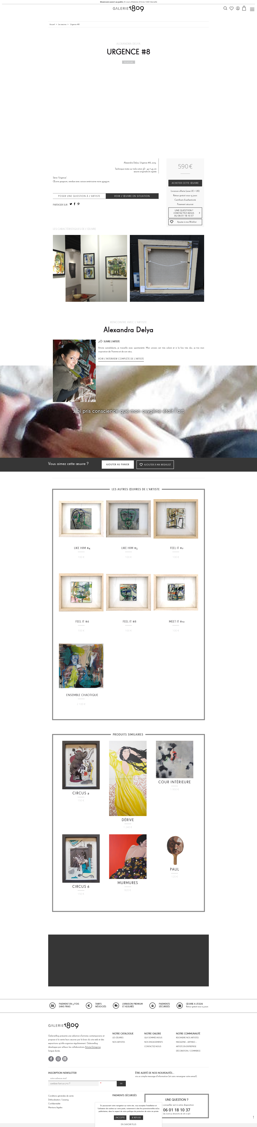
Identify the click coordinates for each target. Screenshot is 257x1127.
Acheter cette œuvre (185, 183)
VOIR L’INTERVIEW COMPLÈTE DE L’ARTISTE (121, 358)
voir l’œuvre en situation (132, 196)
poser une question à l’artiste (79, 196)
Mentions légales (55, 1107)
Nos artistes (118, 1042)
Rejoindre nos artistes (187, 1037)
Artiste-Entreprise (93, 1047)
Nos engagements (153, 1042)
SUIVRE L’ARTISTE (112, 341)
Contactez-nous (152, 1046)
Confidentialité (54, 1103)
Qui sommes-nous (153, 1037)
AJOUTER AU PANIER (117, 464)
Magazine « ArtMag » (186, 1042)
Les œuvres (62, 24)
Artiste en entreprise (186, 1046)
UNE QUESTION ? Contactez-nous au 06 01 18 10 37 (184, 213)
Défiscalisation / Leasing (58, 1099)
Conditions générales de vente (61, 1096)
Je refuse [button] (136, 1117)
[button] (185, 222)
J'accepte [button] (120, 1117)
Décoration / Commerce (188, 1051)
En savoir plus (128, 1124)
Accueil (52, 24)
